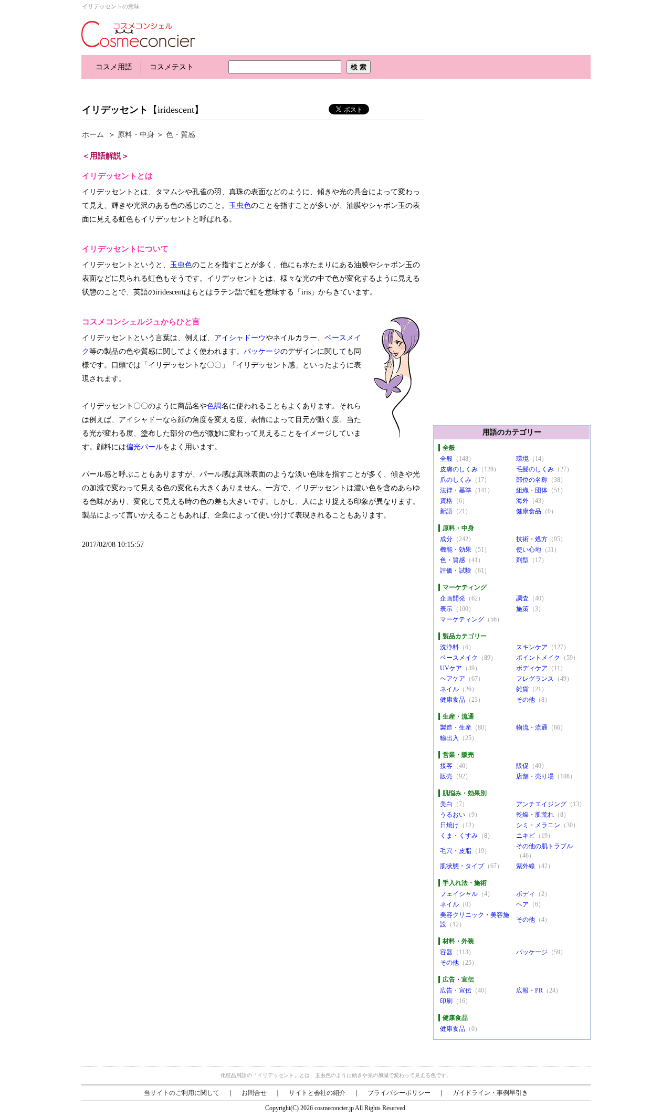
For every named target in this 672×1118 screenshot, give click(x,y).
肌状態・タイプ (462, 866)
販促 (522, 765)
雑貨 (522, 689)
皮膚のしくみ (459, 469)
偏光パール (144, 447)
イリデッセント (115, 109)
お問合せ (254, 1092)
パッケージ (262, 351)
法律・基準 (455, 490)
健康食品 (528, 511)
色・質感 (180, 135)
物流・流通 (532, 727)
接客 (446, 765)
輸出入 (449, 738)
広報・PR (529, 990)
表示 (446, 609)
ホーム (93, 135)
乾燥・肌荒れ (535, 814)
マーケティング (462, 619)
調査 (522, 598)
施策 (522, 609)
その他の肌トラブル (544, 846)
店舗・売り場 (535, 776)
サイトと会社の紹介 (317, 1092)
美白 (446, 804)
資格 (446, 500)
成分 (446, 539)
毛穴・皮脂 (455, 851)
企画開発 (452, 598)
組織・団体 (532, 490)
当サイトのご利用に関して (181, 1092)
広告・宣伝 (455, 990)
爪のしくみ (455, 479)
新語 (446, 511)
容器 (446, 952)
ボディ (525, 894)
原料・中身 (136, 135)
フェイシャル (459, 894)
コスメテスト (172, 67)
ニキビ (525, 835)
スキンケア (532, 647)
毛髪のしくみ (535, 469)
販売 (446, 776)
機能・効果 (455, 549)
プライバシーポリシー (399, 1092)
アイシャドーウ (240, 338)
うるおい (452, 814)
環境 (522, 458)
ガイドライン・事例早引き (490, 1092)
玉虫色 (240, 205)
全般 (446, 458)
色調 (214, 406)
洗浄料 (449, 647)
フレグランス (535, 678)
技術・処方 (532, 539)
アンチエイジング (541, 804)
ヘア (522, 904)
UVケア (451, 668)
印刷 (446, 1001)
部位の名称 (532, 479)
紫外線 (525, 866)
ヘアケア (452, 678)
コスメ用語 (114, 67)
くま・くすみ (459, 835)
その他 (525, 699)
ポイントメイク (538, 657)
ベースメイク (459, 657)
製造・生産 (455, 727)
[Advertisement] (272, 88)
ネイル (449, 689)
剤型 (522, 560)
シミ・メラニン (538, 825)
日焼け (449, 825)
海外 (522, 500)
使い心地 (528, 549)
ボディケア (532, 668)
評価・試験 (455, 570)
